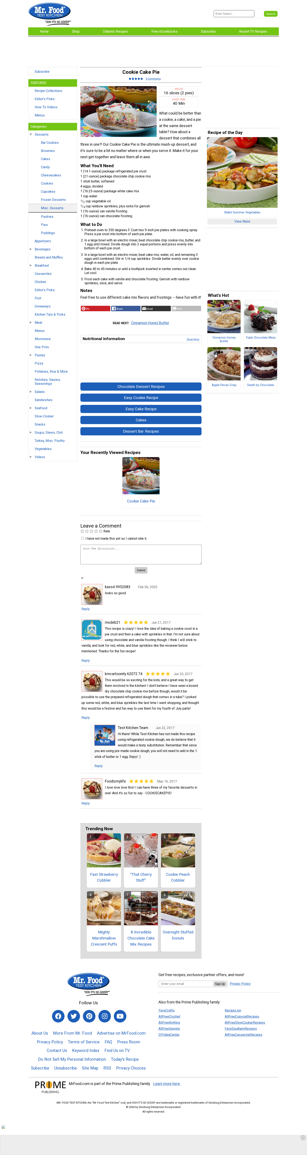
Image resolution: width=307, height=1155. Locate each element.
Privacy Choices (131, 1068)
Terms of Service (84, 1041)
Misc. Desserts (52, 208)
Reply (85, 609)
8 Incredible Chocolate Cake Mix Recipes (141, 938)
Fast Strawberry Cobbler (104, 877)
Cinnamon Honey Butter (150, 323)
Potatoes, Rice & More (51, 372)
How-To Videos (46, 107)
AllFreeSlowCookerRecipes (245, 1023)
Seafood (41, 408)
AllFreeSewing (169, 1029)
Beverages (43, 249)
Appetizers (43, 241)
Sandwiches (43, 400)
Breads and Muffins (49, 257)
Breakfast (42, 266)
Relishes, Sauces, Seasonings (48, 382)
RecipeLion (233, 1010)
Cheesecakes (51, 175)
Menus (40, 115)
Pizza (39, 363)
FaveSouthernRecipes (241, 1029)
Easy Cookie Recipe (141, 397)
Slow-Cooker (44, 416)
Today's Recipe (125, 1059)
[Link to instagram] (104, 1016)
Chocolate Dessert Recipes (141, 386)
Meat (38, 323)
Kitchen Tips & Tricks (50, 314)
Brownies (48, 151)
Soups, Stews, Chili (49, 433)
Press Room (128, 1041)
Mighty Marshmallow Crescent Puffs (104, 938)
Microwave (43, 339)
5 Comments (153, 78)
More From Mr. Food (72, 1033)
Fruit (38, 298)
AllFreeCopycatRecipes (242, 1017)
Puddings (48, 233)
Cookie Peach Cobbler (178, 877)
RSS (107, 1068)
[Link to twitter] (73, 1016)
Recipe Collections (48, 91)
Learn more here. (167, 1084)
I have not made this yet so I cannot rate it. (116, 539)
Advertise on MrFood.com (121, 1033)
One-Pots (42, 347)
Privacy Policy (50, 1041)
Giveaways (43, 306)
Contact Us (57, 1050)
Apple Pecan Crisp (224, 385)
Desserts (41, 134)
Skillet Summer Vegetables (242, 212)
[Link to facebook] (58, 1016)
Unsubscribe (65, 1068)
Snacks (40, 424)
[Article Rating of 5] (136, 78)
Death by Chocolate (260, 385)
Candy (45, 167)
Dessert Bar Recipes (141, 431)
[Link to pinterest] (89, 1016)
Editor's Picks (45, 99)
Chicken (40, 282)
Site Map (90, 1068)
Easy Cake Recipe (141, 409)
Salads (40, 392)
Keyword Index (85, 1050)
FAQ (108, 1041)
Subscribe (42, 72)
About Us (39, 1033)
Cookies (47, 183)
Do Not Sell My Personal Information (72, 1059)
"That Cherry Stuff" (141, 877)
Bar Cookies (50, 143)
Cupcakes (48, 192)
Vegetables (43, 449)
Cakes (45, 159)
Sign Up (220, 983)
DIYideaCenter (169, 1035)
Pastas (40, 355)
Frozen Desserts (53, 200)
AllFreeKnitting (169, 1023)
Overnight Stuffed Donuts (178, 935)
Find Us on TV (117, 1050)
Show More (193, 339)
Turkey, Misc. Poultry (50, 441)
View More (242, 221)
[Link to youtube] (120, 1016)
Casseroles (43, 274)
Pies (44, 225)
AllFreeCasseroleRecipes (243, 1035)
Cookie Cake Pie (141, 501)
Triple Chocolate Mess (261, 337)
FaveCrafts (167, 1010)
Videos (40, 457)
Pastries (47, 217)
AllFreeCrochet (169, 1017)
